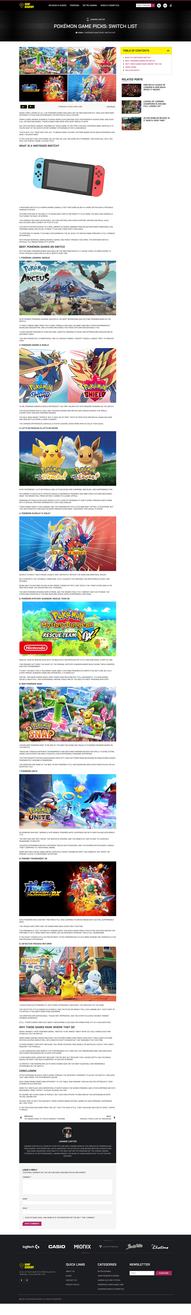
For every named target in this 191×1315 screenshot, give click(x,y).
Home (80, 32)
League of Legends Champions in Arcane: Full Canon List (154, 104)
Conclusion (130, 67)
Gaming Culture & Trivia (109, 1280)
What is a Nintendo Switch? (138, 57)
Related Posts (132, 70)
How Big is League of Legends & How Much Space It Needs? (154, 87)
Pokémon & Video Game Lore (70, 106)
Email (25, 1208)
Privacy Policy (72, 1285)
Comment (27, 1177)
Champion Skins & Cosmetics (111, 1289)
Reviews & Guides (57, 5)
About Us (70, 1271)
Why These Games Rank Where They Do (143, 64)
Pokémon (74, 5)
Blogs (69, 1276)
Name (25, 1199)
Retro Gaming (90, 5)
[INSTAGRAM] (27, 1280)
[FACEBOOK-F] (21, 1280)
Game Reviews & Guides (108, 1276)
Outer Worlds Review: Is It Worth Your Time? (156, 119)
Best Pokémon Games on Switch (140, 61)
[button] (168, 50)
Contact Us (71, 1280)
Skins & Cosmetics (109, 5)
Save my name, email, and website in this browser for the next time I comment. (60, 1217)
